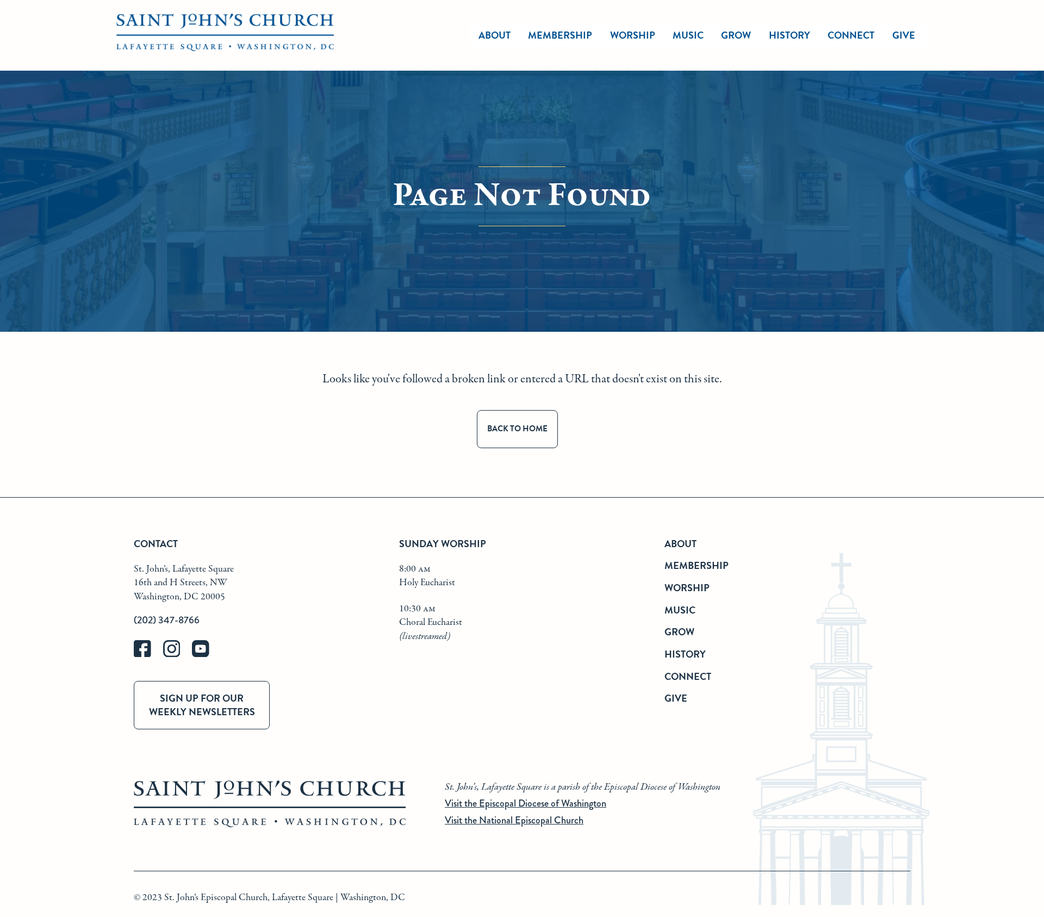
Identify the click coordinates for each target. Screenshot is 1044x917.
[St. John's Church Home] (225, 35)
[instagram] (177, 654)
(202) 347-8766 (167, 620)
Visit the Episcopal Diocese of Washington (525, 803)
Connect (851, 35)
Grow (736, 35)
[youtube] (205, 654)
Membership (560, 35)
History (789, 35)
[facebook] (148, 654)
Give (903, 35)
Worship (632, 35)
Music (688, 35)
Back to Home (517, 429)
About (494, 35)
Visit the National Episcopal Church (514, 820)
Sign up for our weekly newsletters (202, 705)
